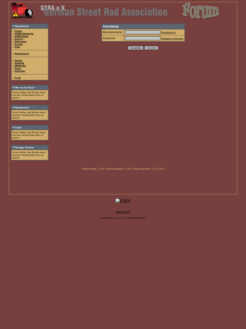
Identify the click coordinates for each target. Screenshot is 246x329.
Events (19, 44)
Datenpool (20, 41)
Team (18, 68)
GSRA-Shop (21, 36)
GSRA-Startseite (24, 33)
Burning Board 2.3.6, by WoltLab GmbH (123, 218)
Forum (18, 31)
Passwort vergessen (172, 38)
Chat (17, 47)
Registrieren (22, 53)
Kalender (20, 71)
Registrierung (168, 32)
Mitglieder (20, 65)
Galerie (19, 39)
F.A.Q (18, 77)
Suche (18, 60)
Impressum (123, 212)
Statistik (19, 63)
